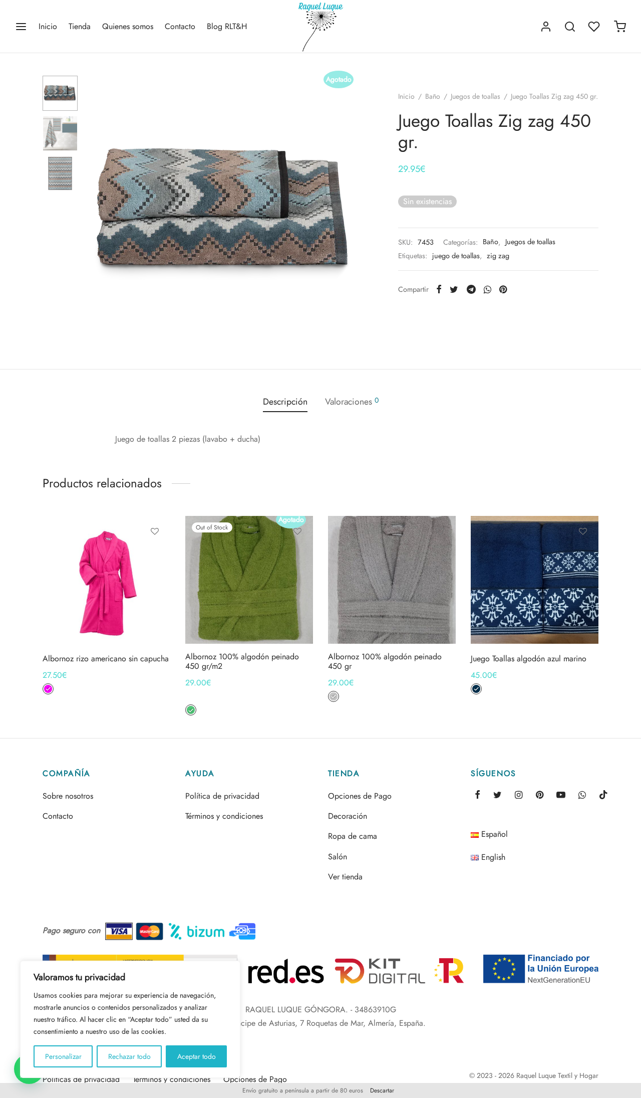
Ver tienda (345, 876)
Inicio (48, 26)
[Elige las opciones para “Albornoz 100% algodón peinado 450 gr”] (440, 554)
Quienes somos (127, 26)
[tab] (285, 402)
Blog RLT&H (227, 26)
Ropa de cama (352, 836)
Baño (432, 96)
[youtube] (560, 795)
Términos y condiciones (224, 816)
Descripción (285, 401)
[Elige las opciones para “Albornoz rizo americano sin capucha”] (155, 554)
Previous (98, 211)
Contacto (180, 26)
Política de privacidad (222, 796)
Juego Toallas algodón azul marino (528, 658)
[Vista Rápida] (155, 578)
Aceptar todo (196, 1056)
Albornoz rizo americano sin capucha (106, 658)
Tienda (80, 26)
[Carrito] (620, 27)
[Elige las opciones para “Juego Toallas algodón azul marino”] (583, 554)
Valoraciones (352, 401)
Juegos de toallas (475, 96)
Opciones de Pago (360, 796)
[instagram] (518, 795)
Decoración (347, 816)
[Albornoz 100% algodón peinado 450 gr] (392, 580)
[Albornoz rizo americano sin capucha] (106, 580)
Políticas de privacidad (81, 1079)
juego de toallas (456, 256)
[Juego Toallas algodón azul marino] (534, 580)
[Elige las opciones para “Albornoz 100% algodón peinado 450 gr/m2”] (297, 554)
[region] (130, 1019)
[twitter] (497, 795)
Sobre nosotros (68, 796)
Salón (337, 856)
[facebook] (477, 795)
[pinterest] (539, 795)
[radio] (48, 688)
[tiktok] (603, 795)
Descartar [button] (382, 1090)
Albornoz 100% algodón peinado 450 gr (385, 661)
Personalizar (63, 1056)
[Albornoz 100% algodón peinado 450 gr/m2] (249, 580)
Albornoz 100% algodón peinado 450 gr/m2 (242, 661)
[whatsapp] (582, 795)
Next (351, 211)
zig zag (498, 256)
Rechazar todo (129, 1056)
